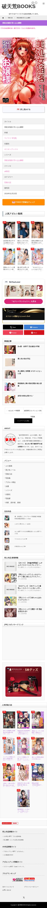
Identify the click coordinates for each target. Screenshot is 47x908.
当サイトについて (8, 887)
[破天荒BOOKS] (19, 6)
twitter (36, 2)
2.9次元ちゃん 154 (20, 546)
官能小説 (7, 182)
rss (32, 2)
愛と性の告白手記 (24, 359)
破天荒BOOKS (22, 905)
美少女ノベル (10, 470)
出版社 (7, 494)
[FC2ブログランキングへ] (29, 881)
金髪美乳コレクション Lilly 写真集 (32, 412)
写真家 (7, 498)
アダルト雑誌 (10, 482)
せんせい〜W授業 (14, 410)
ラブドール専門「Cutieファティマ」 (14, 866)
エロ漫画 (8, 466)
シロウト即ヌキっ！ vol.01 (22, 524)
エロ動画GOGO (8, 855)
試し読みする (25, 109)
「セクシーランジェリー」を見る (23, 301)
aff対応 (7, 171)
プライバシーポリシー (31, 887)
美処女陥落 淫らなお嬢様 (13, 160)
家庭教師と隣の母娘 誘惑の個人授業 (30, 384)
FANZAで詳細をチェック (25, 202)
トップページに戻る (23, 420)
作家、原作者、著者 (13, 502)
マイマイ (7, 138)
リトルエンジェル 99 (21, 539)
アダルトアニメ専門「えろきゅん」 (14, 851)
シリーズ (8, 490)
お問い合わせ (6, 890)
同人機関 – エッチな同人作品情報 (13, 840)
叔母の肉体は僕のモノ (25, 396)
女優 (7, 486)
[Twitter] (23, 897)
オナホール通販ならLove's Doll (18, 316)
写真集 (7, 478)
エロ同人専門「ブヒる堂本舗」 (12, 836)
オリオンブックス (11, 149)
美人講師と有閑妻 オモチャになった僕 (30, 372)
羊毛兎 (14, 138)
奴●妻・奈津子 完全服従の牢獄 (29, 346)
